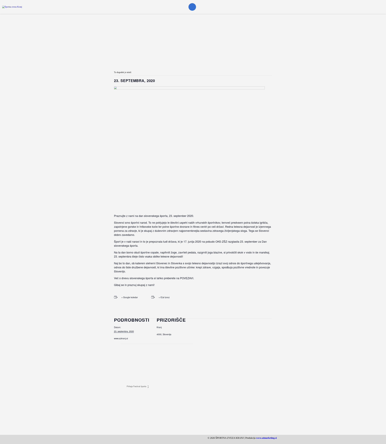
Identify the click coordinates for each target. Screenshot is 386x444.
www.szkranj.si (121, 338)
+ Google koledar (129, 297)
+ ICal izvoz (164, 297)
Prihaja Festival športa (137, 386)
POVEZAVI (186, 278)
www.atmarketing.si (266, 438)
